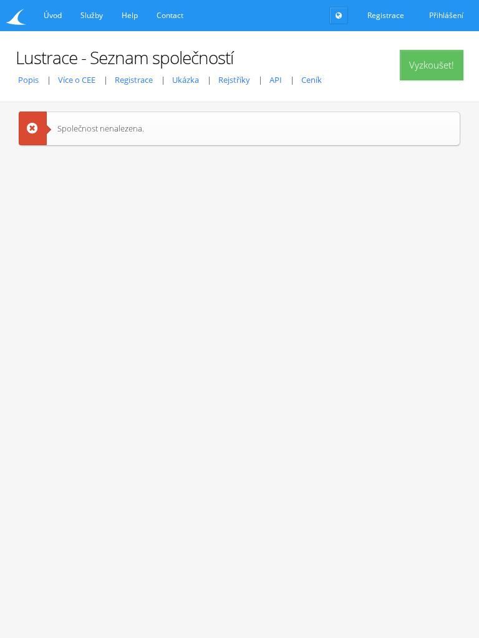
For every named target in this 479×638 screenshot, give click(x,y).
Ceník (311, 79)
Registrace (134, 79)
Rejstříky (234, 79)
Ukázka (185, 79)
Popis (28, 79)
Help (130, 15)
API (275, 79)
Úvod (53, 15)
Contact (170, 15)
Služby (91, 15)
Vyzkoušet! (431, 65)
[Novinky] (338, 15)
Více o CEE (76, 79)
